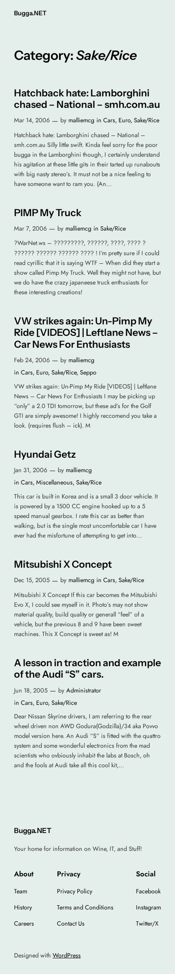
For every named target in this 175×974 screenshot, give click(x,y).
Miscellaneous (54, 482)
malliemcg (81, 120)
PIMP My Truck (48, 213)
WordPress (67, 955)
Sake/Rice (146, 120)
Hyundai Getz (45, 454)
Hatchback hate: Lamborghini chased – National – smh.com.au (87, 99)
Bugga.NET (30, 13)
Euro (124, 120)
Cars (109, 120)
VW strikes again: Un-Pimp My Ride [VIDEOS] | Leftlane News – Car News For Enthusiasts (86, 332)
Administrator (83, 690)
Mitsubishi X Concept (63, 564)
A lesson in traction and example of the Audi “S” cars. (87, 669)
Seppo (88, 372)
